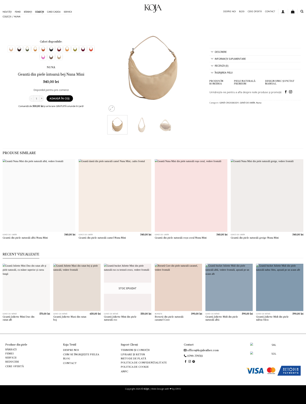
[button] (283, 11)
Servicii (68, 11)
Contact (270, 11)
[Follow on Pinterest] (193, 361)
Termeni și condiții (135, 350)
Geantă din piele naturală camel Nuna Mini (102, 237)
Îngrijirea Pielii (224, 72)
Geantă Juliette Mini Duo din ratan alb (18, 318)
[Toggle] (212, 52)
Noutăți (7, 11)
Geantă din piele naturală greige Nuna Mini (255, 237)
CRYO (178, 388)
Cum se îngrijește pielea (81, 354)
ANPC (124, 371)
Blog (242, 11)
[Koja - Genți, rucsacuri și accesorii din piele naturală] (153, 8)
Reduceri (12, 361)
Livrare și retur (133, 354)
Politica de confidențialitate (144, 362)
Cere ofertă (255, 11)
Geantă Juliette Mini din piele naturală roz (120, 318)
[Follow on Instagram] (290, 92)
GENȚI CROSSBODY (229, 102)
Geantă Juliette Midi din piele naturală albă (221, 318)
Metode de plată (133, 358)
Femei (18, 11)
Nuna (17, 16)
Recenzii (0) (221, 65)
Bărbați (28, 11)
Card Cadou (54, 11)
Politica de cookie (135, 366)
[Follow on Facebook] (285, 92)
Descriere (221, 51)
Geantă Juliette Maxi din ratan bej (69, 318)
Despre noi (229, 11)
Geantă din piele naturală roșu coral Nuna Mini (180, 237)
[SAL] (272, 347)
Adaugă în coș (60, 98)
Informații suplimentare (230, 58)
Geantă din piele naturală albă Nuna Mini (25, 237)
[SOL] (272, 355)
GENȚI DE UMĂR (247, 102)
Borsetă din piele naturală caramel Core (169, 318)
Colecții (39, 11)
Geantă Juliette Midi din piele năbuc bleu (272, 318)
